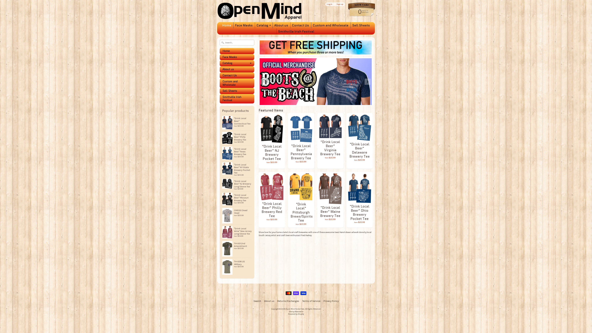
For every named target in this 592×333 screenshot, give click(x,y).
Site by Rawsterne (296, 312)
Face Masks (244, 25)
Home (226, 25)
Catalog (262, 25)
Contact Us (300, 25)
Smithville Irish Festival (296, 31)
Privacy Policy (331, 301)
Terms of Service (311, 301)
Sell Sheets (361, 25)
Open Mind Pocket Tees (295, 309)
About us (281, 25)
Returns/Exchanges (288, 301)
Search (257, 301)
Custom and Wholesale (330, 25)
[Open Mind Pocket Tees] (259, 13)
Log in (329, 4)
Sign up (340, 4)
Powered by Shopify (296, 314)
